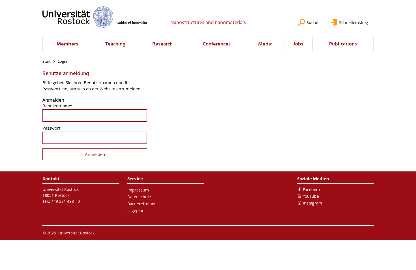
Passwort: (51, 128)
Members (67, 44)
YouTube (311, 196)
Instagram (312, 203)
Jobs (298, 44)
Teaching (115, 44)
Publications (343, 44)
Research (162, 44)
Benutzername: (57, 106)
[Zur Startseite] (94, 17)
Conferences (217, 44)
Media (265, 44)
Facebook (311, 189)
